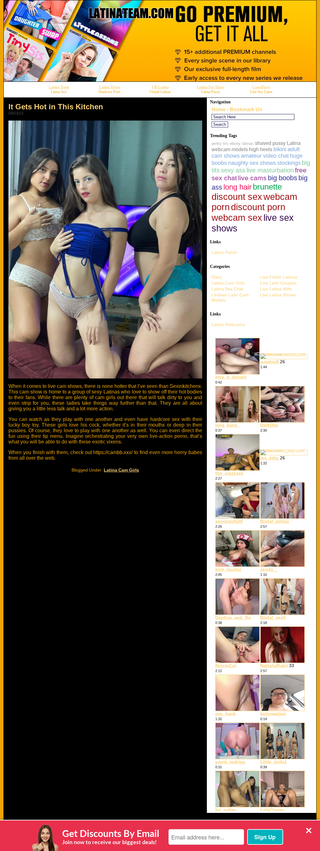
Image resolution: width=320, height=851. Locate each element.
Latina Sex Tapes (210, 87)
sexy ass (233, 170)
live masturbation (270, 170)
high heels (260, 149)
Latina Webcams (228, 324)
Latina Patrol (224, 252)
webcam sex (237, 218)
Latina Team (59, 87)
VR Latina (160, 87)
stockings (289, 163)
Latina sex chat (227, 288)
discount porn (258, 207)
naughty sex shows (252, 163)
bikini (279, 149)
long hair (237, 187)
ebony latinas (242, 143)
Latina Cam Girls (121, 470)
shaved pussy (270, 143)
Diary (217, 277)
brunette (267, 186)
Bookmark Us (246, 109)
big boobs (282, 178)
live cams (252, 177)
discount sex (237, 197)
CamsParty (261, 87)
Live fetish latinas (278, 277)
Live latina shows (278, 294)
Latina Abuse (109, 87)
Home (219, 109)
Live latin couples (278, 282)
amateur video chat (265, 156)
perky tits (220, 143)
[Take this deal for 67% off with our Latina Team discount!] (160, 79)
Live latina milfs (276, 288)
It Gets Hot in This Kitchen (55, 106)
